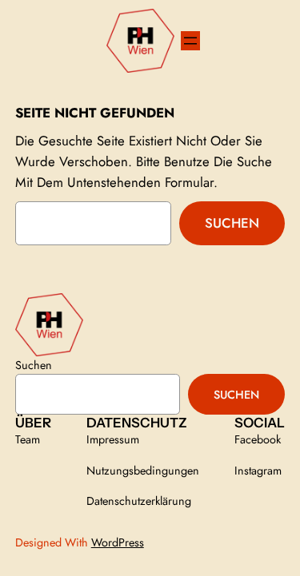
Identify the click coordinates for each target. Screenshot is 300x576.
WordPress (117, 542)
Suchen (232, 222)
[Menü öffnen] (190, 40)
